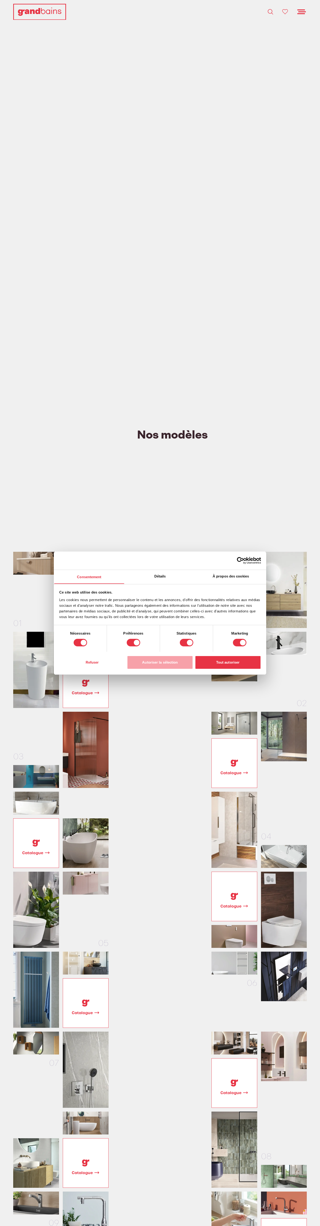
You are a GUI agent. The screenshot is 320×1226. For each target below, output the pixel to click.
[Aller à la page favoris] (285, 12)
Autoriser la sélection (160, 662)
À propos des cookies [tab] (231, 576)
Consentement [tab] (89, 577)
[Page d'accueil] (39, 12)
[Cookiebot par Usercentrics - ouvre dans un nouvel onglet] (240, 560)
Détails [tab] (160, 576)
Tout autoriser (228, 662)
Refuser (92, 662)
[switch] (133, 642)
